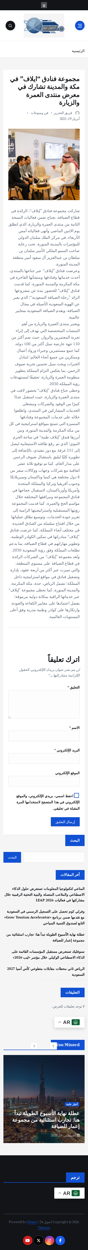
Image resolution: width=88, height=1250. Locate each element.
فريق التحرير (63, 112)
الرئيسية (78, 50)
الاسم (74, 727)
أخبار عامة (72, 1104)
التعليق (73, 687)
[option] (44, 1099)
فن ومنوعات (39, 112)
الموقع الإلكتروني (67, 772)
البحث (75, 840)
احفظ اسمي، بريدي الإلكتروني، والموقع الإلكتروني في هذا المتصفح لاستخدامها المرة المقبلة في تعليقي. (48, 802)
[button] (53, 1046)
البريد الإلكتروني (67, 750)
